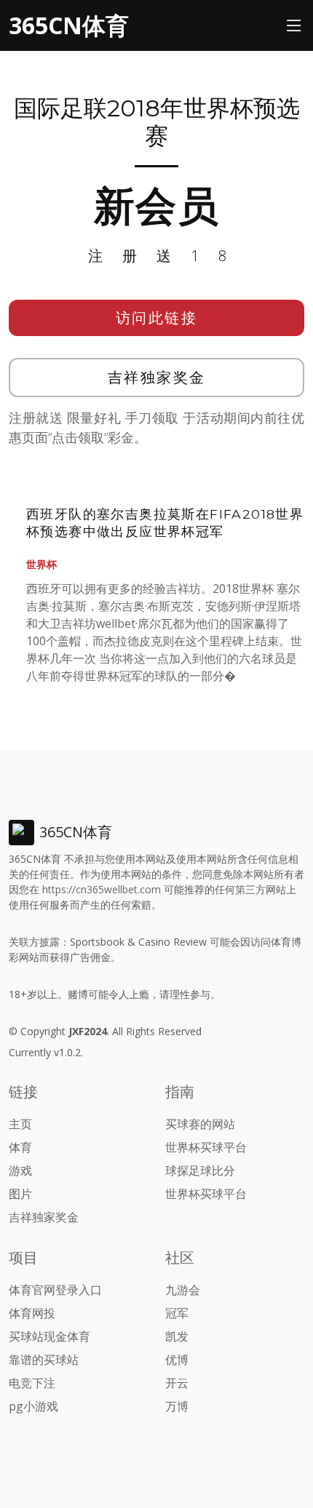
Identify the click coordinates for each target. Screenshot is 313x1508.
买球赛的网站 (200, 1124)
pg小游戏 (33, 1406)
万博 (177, 1406)
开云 (177, 1383)
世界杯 (41, 564)
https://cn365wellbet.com (101, 889)
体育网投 (32, 1313)
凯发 (177, 1336)
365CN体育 (69, 25)
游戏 (20, 1170)
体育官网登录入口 (55, 1290)
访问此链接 (157, 317)
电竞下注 (32, 1383)
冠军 (177, 1313)
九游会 (182, 1290)
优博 (177, 1360)
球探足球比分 (200, 1170)
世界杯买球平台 (206, 1147)
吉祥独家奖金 (157, 377)
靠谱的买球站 (44, 1360)
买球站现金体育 (49, 1336)
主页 (20, 1124)
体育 (20, 1147)
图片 (20, 1194)
